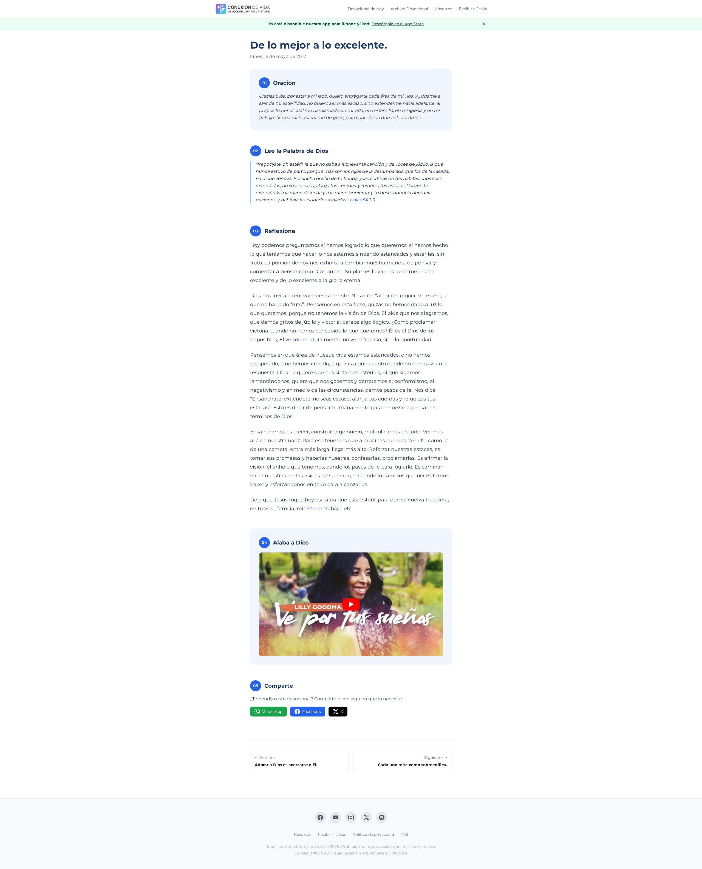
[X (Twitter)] (366, 817)
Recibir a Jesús (473, 8)
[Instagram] (351, 817)
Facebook (311, 711)
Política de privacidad (373, 834)
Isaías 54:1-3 (362, 199)
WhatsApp (272, 711)
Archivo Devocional (409, 8)
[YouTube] (335, 817)
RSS (404, 834)
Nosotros (443, 8)
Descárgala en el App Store (398, 23)
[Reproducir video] (351, 604)
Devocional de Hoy (366, 8)
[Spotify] (381, 817)
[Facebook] (320, 817)
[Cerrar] (483, 24)
